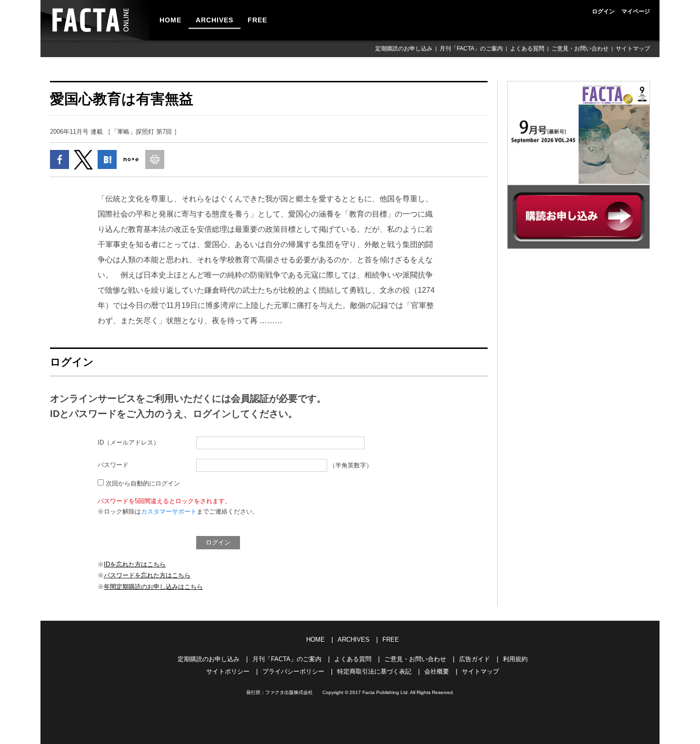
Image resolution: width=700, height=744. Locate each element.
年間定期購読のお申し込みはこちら (153, 586)
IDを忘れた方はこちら (135, 564)
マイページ (635, 11)
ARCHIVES (214, 20)
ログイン (603, 11)
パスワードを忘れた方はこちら (147, 575)
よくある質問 (527, 48)
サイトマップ (633, 48)
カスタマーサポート (169, 511)
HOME (170, 20)
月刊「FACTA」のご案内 (471, 48)
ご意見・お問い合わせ (580, 48)
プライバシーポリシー (293, 671)
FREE (257, 20)
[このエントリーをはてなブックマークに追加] (107, 159)
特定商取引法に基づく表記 (374, 671)
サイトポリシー (228, 671)
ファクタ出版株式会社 (289, 692)
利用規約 (515, 659)
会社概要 (436, 671)
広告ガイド (474, 659)
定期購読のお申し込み (403, 48)
